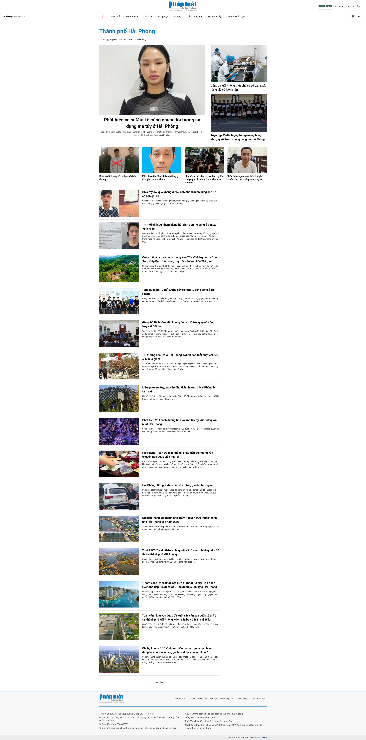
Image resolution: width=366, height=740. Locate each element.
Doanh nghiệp (215, 16)
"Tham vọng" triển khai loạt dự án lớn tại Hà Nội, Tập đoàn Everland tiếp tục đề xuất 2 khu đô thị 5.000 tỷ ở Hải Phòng (179, 585)
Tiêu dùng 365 (195, 16)
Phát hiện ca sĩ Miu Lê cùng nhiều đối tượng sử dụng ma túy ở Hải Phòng (152, 122)
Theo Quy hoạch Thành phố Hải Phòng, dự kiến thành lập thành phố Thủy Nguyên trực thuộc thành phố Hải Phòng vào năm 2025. (180, 528)
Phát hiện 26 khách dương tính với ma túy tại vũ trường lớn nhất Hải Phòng (179, 422)
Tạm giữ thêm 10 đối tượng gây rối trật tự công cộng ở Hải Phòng (178, 291)
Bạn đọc (178, 16)
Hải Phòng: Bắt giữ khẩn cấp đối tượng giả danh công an (177, 485)
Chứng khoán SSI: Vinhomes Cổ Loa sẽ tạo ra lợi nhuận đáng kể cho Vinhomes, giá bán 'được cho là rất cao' (177, 650)
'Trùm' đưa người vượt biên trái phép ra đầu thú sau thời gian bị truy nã (245, 178)
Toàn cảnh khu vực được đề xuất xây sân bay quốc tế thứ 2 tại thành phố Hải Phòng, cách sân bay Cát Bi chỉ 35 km (179, 617)
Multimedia (132, 16)
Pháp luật (163, 16)
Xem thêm (159, 682)
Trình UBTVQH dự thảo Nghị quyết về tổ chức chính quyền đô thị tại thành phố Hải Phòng (180, 552)
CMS (243, 737)
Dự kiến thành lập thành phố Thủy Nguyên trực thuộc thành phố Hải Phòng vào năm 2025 (179, 520)
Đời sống (148, 16)
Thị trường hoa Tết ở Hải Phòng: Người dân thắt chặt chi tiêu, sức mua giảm (180, 357)
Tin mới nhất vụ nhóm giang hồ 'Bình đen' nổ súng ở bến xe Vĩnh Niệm (179, 226)
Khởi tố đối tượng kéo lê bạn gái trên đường (117, 178)
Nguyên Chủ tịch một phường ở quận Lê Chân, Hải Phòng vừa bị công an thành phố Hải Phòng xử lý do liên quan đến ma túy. (180, 397)
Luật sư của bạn (236, 16)
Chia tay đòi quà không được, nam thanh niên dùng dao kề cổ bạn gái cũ (179, 194)
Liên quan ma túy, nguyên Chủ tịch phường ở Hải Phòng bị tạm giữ (178, 389)
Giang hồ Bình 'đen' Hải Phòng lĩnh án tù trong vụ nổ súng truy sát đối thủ (178, 324)
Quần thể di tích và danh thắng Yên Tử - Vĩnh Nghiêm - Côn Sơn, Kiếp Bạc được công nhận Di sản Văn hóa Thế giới (179, 259)
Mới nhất (116, 16)
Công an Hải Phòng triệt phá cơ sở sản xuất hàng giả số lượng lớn (238, 87)
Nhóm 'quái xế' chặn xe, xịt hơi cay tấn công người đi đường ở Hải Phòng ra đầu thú (204, 179)
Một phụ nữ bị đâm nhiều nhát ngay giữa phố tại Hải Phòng (160, 178)
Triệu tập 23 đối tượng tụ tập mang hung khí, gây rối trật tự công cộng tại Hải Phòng (238, 137)
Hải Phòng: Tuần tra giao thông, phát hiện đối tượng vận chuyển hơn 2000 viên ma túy (177, 454)
